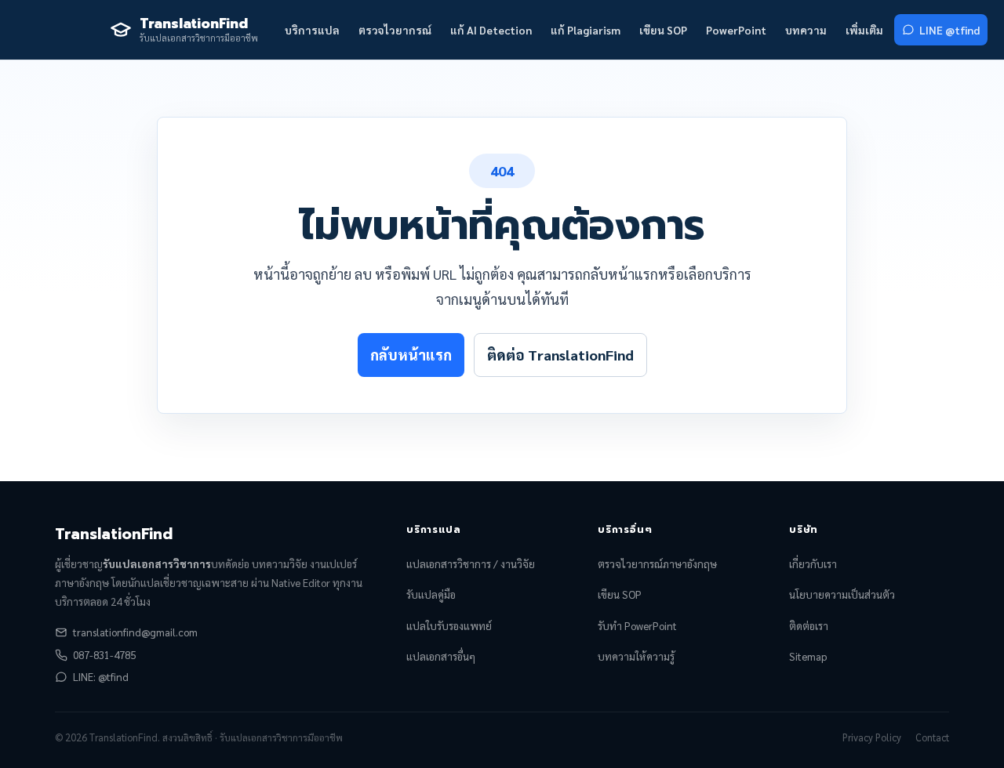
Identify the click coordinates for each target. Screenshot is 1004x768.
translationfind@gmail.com (135, 632)
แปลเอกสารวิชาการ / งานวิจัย (470, 564)
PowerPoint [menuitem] (736, 30)
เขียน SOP (620, 594)
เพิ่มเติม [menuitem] (864, 30)
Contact (932, 737)
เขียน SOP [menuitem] (663, 30)
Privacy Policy (871, 737)
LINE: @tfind (101, 676)
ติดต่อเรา (808, 625)
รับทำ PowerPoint (637, 625)
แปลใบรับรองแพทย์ (449, 625)
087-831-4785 (104, 654)
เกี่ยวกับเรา (813, 564)
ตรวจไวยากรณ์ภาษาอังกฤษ (657, 564)
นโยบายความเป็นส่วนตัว (842, 594)
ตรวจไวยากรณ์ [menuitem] (394, 30)
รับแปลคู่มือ (431, 594)
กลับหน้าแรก (411, 355)
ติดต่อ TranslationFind (560, 355)
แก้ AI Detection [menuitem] (491, 30)
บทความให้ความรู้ (636, 656)
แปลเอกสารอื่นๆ (440, 656)
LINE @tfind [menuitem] (949, 30)
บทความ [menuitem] (806, 30)
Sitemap (808, 656)
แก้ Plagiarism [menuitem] (585, 30)
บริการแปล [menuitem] (312, 30)
